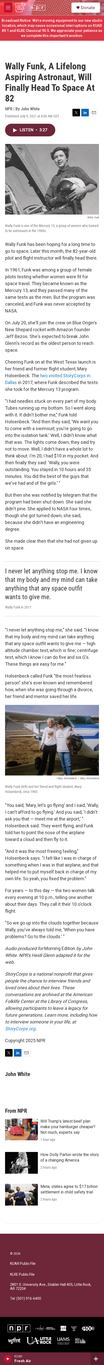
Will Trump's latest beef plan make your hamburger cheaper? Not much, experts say (67, 1127)
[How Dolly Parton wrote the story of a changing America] (21, 1163)
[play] (8, 1358)
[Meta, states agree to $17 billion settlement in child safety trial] (21, 1195)
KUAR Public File (23, 1264)
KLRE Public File (22, 1274)
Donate (88, 7)
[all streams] (97, 1358)
